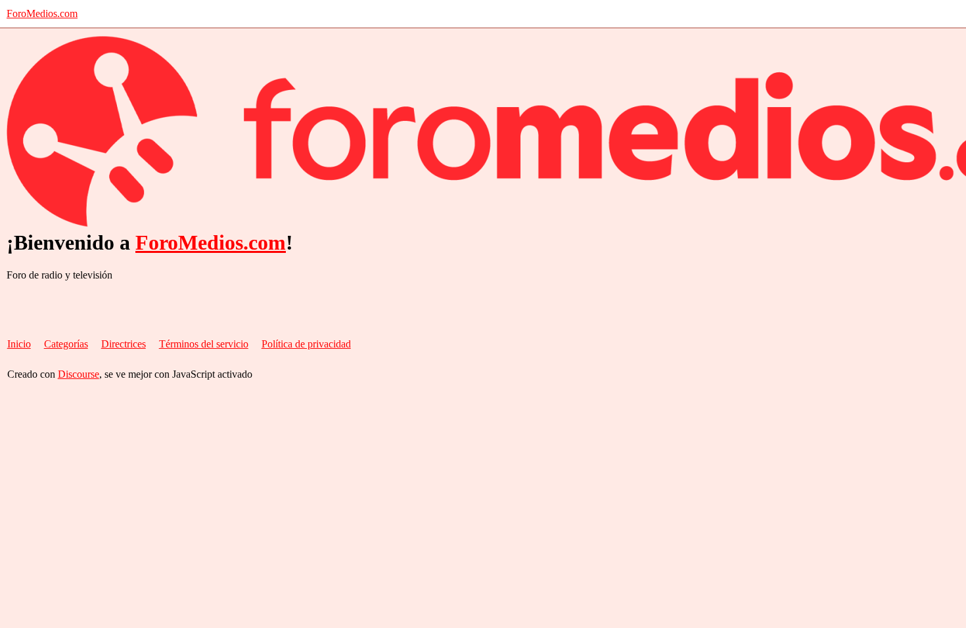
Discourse (78, 374)
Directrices (123, 343)
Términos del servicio (203, 343)
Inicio (19, 343)
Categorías (66, 343)
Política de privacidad (306, 343)
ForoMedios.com (42, 13)
